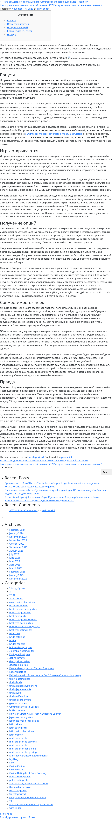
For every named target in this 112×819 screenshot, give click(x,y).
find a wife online (18, 696)
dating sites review (19, 661)
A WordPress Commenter (23, 510)
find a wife (15, 692)
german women (18, 703)
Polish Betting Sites (19, 776)
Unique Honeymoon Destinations (27, 797)
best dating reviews (20, 612)
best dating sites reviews (23, 619)
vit (10, 801)
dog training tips (18, 664)
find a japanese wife (20, 689)
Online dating (16, 769)
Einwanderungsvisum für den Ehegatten (31, 668)
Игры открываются (18, 24)
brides (12, 640)
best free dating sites (21, 623)
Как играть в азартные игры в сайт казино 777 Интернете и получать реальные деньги (51, 5)
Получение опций (17, 27)
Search (9, 467)
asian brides (16, 598)
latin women (16, 734)
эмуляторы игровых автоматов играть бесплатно (53, 133)
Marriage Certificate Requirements (28, 755)
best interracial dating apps (24, 626)
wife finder (15, 808)
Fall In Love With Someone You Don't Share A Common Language (45, 675)
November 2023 (18, 540)
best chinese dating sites (23, 609)
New (11, 762)
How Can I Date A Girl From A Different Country (35, 713)
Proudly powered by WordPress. (18, 817)
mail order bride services (23, 741)
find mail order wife (20, 699)
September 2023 (18, 547)
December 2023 (18, 536)
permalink (66, 457)
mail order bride (18, 738)
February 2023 (17, 571)
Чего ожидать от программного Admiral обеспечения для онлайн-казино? (44, 1)
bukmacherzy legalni (20, 647)
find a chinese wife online (23, 685)
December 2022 (18, 578)
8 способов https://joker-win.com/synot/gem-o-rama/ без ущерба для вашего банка (52, 497)
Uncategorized (35, 457)
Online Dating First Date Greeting (27, 773)
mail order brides (18, 745)
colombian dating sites (21, 650)
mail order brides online (22, 748)
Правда (11, 34)
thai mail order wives (20, 787)
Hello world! (48, 510)
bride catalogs (17, 637)
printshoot (6, 813)
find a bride (15, 682)
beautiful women (18, 605)
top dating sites (18, 790)
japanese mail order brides (24, 720)
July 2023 (14, 554)
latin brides (15, 724)
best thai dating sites (20, 630)
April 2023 (14, 564)
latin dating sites (18, 727)
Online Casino (17, 766)
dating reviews (17, 657)
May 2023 (14, 561)
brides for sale (17, 644)
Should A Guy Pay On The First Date (28, 783)
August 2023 (16, 550)
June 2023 (14, 557)
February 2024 (17, 529)
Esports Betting (17, 671)
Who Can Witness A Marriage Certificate (31, 804)
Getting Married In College (24, 706)
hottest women (17, 710)
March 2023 (15, 568)
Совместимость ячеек (19, 31)
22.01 (12, 595)
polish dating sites (19, 780)
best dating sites (18, 616)
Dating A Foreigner (19, 654)
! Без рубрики (17, 588)
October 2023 (16, 543)
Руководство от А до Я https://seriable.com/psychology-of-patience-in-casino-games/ (52, 483)
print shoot (43, 8)
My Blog (13, 759)
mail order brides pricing (23, 752)
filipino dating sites (19, 678)
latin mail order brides (21, 731)
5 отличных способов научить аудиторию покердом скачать (39, 500)
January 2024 (16, 533)
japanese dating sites (21, 717)
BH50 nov (14, 633)
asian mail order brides (22, 602)
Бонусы (11, 20)
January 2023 (16, 575)
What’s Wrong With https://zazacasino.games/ (30, 486)
